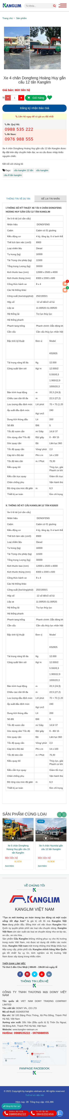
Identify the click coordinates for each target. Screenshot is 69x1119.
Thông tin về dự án (18, 198)
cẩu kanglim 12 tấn (23, 170)
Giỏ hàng (38, 97)
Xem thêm (9, 866)
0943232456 (45, 1113)
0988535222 (17, 1113)
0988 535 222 (19, 129)
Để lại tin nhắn (50, 198)
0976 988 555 (19, 139)
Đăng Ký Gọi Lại (12, 1106)
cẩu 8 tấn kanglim (13, 175)
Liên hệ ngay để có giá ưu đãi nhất (35, 116)
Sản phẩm (21, 18)
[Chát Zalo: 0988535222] (60, 1113)
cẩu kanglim (42, 170)
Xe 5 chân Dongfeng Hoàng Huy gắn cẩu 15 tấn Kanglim (18, 849)
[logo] (12, 1)
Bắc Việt (40, 1095)
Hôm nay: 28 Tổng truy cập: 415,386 (35, 1102)
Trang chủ (7, 18)
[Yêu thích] (49, 97)
